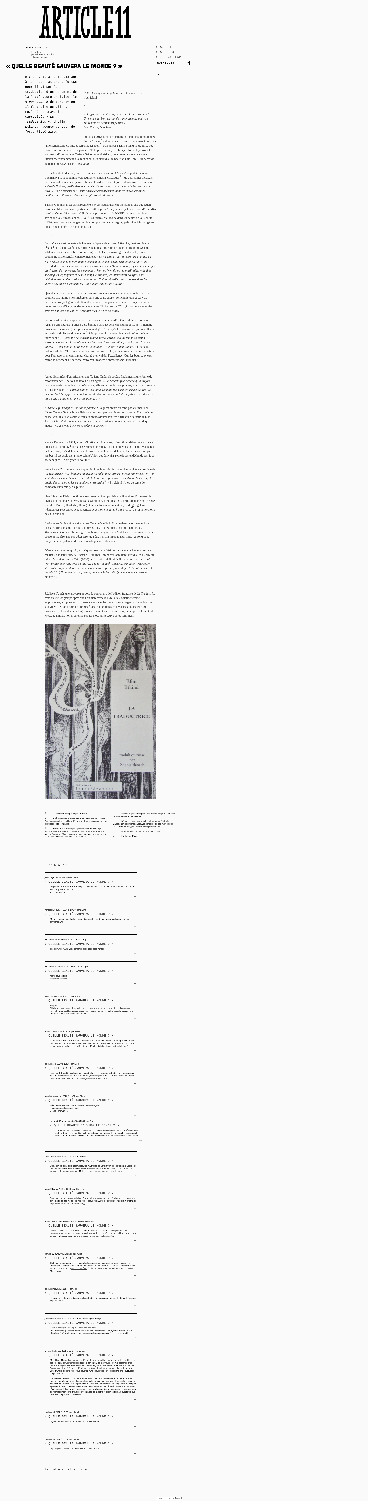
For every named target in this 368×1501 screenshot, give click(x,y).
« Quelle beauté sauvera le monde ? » (79, 882)
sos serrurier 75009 (59, 949)
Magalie (95, 1105)
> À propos (165, 52)
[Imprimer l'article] (157, 77)
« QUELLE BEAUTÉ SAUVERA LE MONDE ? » (79, 1036)
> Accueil (164, 47)
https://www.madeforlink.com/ (114, 1046)
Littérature (36, 52)
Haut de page (164, 1498)
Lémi (51, 54)
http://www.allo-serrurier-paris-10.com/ (121, 1136)
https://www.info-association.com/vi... (98, 1236)
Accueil (178, 1498)
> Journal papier (171, 57)
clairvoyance (107, 1363)
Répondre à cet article (66, 1469)
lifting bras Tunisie (58, 978)
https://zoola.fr (56, 1301)
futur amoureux (72, 1363)
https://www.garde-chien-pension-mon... (92, 1078)
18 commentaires (39, 57)
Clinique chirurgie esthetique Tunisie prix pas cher (73, 1328)
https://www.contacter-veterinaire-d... (107, 1171)
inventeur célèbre (79, 1268)
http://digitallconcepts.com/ (62, 1448)
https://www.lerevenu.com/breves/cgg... (68, 1203)
